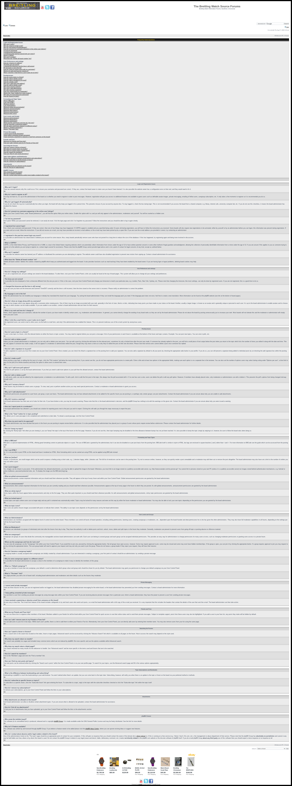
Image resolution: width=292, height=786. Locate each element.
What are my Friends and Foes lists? (15, 141)
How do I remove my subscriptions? (15, 161)
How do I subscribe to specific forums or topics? (18, 160)
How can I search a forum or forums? (15, 147)
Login (6, 25)
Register (12, 25)
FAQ (287, 27)
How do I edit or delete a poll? (13, 85)
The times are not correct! (11, 64)
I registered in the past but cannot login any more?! (19, 54)
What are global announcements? (14, 107)
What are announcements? (12, 109)
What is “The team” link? (11, 129)
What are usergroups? (10, 121)
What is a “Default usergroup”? (13, 127)
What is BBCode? (9, 101)
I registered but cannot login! (12, 52)
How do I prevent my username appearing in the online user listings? (25, 49)
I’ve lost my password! (10, 50)
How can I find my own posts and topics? (16, 154)
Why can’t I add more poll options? (14, 83)
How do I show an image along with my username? (19, 69)
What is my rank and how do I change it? (16, 71)
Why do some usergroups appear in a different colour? (20, 126)
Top (4, 191)
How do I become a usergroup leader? (15, 124)
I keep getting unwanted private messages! (17, 135)
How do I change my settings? (13, 63)
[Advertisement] (146, 15)
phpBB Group (58, 721)
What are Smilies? (9, 104)
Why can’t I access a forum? (12, 86)
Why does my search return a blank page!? (17, 150)
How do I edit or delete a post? (13, 79)
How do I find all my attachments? (14, 167)
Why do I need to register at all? (13, 46)
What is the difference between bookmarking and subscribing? (23, 158)
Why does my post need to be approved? (16, 94)
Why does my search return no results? (16, 149)
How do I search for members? (13, 152)
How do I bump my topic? (11, 96)
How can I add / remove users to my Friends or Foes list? (21, 143)
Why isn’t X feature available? (13, 173)
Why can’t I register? (10, 57)
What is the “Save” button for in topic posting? (17, 93)
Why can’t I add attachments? (13, 88)
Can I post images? (10, 105)
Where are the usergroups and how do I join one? (19, 123)
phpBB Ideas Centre (92, 729)
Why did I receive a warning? (12, 90)
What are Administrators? (11, 118)
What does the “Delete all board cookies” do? (17, 58)
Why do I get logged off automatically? (15, 47)
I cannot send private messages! (13, 133)
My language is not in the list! (12, 68)
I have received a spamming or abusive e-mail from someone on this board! (27, 137)
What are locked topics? (11, 112)
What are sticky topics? (11, 110)
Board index (6, 35)
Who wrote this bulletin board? (13, 172)
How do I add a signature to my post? (15, 80)
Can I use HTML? (9, 102)
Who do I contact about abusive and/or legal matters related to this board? (26, 175)
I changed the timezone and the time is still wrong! (19, 66)
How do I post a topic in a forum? (14, 77)
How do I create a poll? (11, 82)
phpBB (140, 784)
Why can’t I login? (9, 44)
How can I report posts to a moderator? (15, 91)
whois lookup (141, 736)
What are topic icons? (10, 113)
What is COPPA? (9, 55)
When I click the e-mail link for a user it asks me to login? (21, 72)
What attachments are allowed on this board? (17, 166)
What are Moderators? (10, 119)
